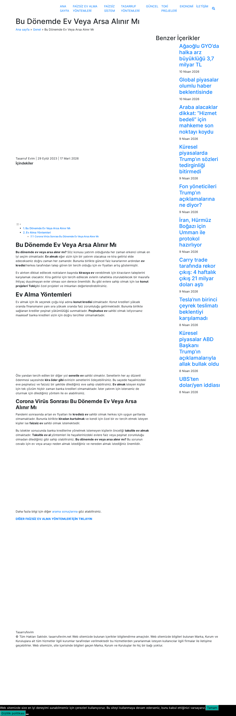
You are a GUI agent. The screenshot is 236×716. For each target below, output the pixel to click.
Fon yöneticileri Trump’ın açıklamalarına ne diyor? (197, 195)
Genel (37, 29)
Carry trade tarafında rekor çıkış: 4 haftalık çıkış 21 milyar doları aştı (197, 272)
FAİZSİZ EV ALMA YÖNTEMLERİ (85, 8)
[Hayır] (27, 714)
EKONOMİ (186, 6)
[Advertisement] (83, 62)
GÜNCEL (152, 6)
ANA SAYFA (64, 8)
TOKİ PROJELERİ (169, 8)
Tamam (212, 708)
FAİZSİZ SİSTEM (109, 8)
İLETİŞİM (202, 6)
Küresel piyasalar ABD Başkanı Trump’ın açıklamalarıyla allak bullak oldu (199, 348)
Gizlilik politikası (12, 713)
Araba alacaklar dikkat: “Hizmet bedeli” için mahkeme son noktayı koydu (198, 119)
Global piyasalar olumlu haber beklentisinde (199, 86)
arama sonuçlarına (65, 511)
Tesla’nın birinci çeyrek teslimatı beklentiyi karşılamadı (198, 308)
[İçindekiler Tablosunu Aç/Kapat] (18, 224)
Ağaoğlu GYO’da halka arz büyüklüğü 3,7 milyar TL (199, 55)
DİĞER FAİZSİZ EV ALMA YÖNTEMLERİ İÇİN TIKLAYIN (54, 519)
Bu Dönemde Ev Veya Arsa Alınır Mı (47, 228)
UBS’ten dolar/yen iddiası (199, 382)
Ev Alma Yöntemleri (38, 232)
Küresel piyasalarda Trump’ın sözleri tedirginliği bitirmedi (198, 159)
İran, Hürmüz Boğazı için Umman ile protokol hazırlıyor (195, 232)
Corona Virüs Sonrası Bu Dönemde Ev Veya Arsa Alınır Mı (67, 236)
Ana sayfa (23, 29)
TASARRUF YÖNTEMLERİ (130, 8)
